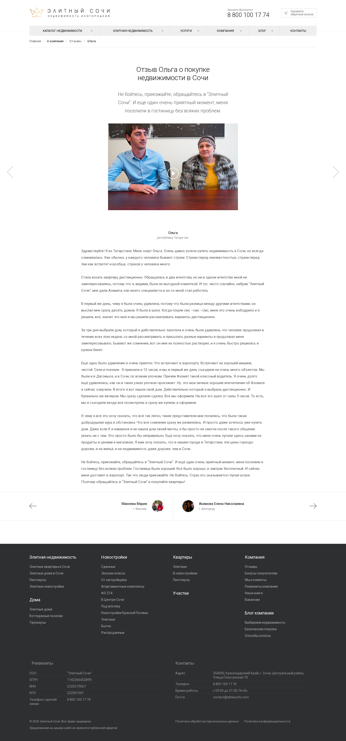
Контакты (298, 31)
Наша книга (254, 593)
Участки (181, 593)
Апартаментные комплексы (122, 586)
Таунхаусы (37, 622)
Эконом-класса (113, 573)
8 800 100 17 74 (248, 15)
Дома (34, 599)
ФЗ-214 (107, 593)
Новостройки (114, 557)
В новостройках (185, 573)
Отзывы (251, 567)
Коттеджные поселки (46, 616)
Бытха (106, 626)
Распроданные (113, 633)
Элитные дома (40, 609)
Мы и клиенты (255, 580)
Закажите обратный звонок (302, 13)
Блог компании (259, 612)
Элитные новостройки (46, 586)
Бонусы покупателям (261, 573)
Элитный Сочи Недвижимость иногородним (69, 12)
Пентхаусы (37, 580)
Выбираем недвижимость (265, 622)
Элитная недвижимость (52, 557)
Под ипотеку (110, 606)
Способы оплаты (258, 636)
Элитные (108, 619)
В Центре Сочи (112, 600)
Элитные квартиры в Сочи (49, 567)
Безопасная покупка (261, 629)
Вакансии (252, 600)
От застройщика (114, 580)
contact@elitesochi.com (231, 697)
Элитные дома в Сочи (46, 573)
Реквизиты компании (261, 586)
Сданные (108, 567)
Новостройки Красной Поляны (124, 613)
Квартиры (182, 557)
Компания (255, 557)
